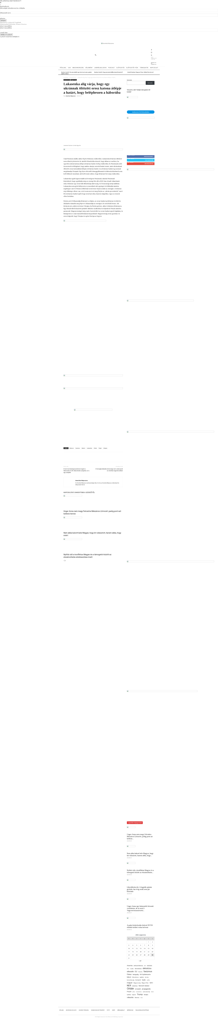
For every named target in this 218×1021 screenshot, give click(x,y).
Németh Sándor (144, 986)
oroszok (138, 989)
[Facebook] (151, 50)
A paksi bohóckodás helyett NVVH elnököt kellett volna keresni (140, 926)
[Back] (0, 4)
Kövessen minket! (148, 156)
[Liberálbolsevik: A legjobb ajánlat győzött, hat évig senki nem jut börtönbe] (140, 882)
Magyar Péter (145, 983)
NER (129, 985)
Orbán (95, 448)
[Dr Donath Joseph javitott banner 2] (93, 410)
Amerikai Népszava (71, 96)
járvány (147, 977)
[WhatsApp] (77, 100)
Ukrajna (105, 448)
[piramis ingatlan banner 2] (93, 247)
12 (137, 948)
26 (137, 955)
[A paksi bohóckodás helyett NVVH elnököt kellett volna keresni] (140, 920)
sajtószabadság (146, 991)
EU (136, 971)
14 (144, 948)
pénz (134, 991)
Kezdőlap (66, 77)
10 (129, 948)
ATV (145, 965)
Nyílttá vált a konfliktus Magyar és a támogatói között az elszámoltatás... (140, 871)
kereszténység (130, 980)
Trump (140, 994)
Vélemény (137, 997)
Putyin (100, 448)
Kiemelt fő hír (73, 77)
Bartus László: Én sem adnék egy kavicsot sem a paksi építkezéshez (76, 72)
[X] (151, 55)
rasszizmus (139, 991)
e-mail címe (4, 32)
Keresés (129, 80)
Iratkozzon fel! (149, 163)
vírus (141, 997)
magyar (130, 983)
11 (133, 948)
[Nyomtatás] (88, 100)
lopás (144, 980)
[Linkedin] (81, 100)
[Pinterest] (73, 100)
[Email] (85, 100)
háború (83, 448)
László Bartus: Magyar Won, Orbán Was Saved (140, 72)
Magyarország (73, 79)
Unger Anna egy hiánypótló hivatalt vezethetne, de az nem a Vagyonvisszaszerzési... (140, 908)
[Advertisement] (93, 287)
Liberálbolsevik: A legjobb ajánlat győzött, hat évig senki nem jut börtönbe (139, 889)
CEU (128, 968)
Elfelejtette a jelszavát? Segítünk (10, 22)
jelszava (2, 18)
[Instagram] (151, 52)
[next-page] (65, 560)
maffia (148, 980)
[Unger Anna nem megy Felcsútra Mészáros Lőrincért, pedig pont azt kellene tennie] (93, 501)
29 (148, 955)
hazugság (136, 974)
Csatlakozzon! (149, 160)
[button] (95, 54)
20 (140, 952)
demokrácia (138, 968)
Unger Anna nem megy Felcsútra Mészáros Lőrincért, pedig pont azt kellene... (140, 836)
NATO (151, 983)
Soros (152, 991)
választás (130, 997)
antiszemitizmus (138, 965)
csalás (132, 968)
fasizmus (78, 448)
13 (140, 948)
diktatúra (147, 968)
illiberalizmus (135, 977)
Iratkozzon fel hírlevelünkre (140, 112)
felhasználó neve (5, 13)
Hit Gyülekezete (145, 974)
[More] (93, 100)
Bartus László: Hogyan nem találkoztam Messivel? (108, 72)
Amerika (130, 965)
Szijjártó (134, 994)
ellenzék (130, 971)
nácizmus (135, 986)
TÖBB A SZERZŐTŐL (87, 492)
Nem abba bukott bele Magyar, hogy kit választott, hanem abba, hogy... (140, 854)
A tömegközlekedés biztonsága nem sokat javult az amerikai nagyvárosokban (109, 469)
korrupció (138, 980)
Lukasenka (89, 448)
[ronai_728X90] (93, 152)
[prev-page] (64, 560)
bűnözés (149, 965)
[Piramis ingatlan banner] (93, 378)
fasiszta (140, 971)
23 (152, 952)
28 (144, 955)
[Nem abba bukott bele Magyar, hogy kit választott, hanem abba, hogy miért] (93, 523)
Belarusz (72, 448)
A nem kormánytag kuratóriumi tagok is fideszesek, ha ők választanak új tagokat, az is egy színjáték (76, 470)
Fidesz (129, 974)
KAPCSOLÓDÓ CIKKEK (72, 492)
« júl (140, 961)
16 (152, 948)
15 (148, 948)
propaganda (146, 989)
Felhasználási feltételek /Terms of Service (13, 24)
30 (152, 955)
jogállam (142, 977)
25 (133, 955)
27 (140, 955)
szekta (129, 994)
